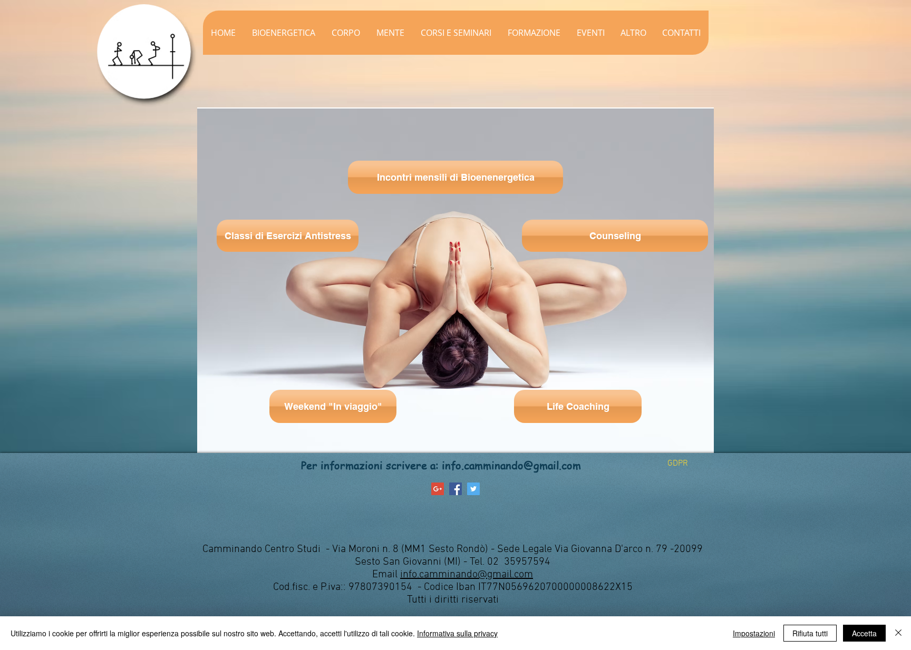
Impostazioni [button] (754, 633)
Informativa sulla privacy (457, 633)
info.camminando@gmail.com (511, 465)
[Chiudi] (898, 633)
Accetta (864, 633)
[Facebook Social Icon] (455, 488)
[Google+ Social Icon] (437, 488)
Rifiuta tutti (810, 633)
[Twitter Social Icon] (473, 488)
